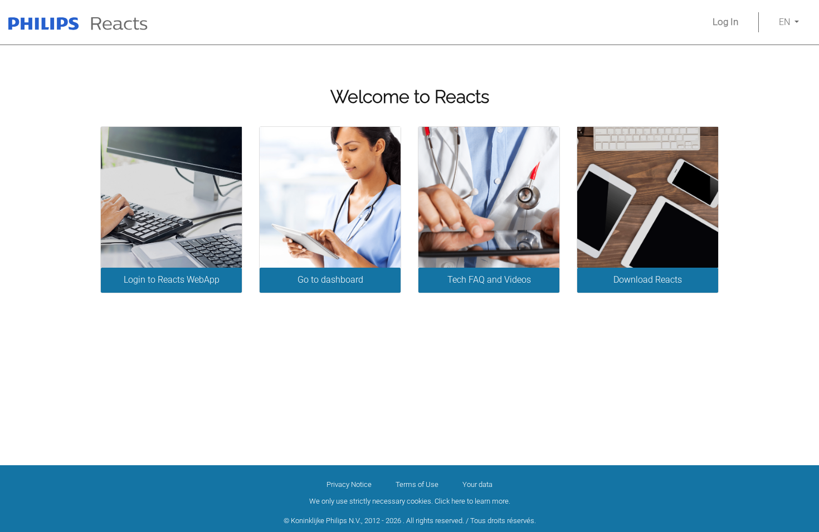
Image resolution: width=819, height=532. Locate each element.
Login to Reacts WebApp (172, 279)
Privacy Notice (349, 484)
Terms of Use (417, 484)
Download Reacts (647, 279)
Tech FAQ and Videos (489, 279)
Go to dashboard (330, 279)
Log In (725, 21)
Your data (477, 484)
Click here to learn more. (472, 501)
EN (785, 22)
